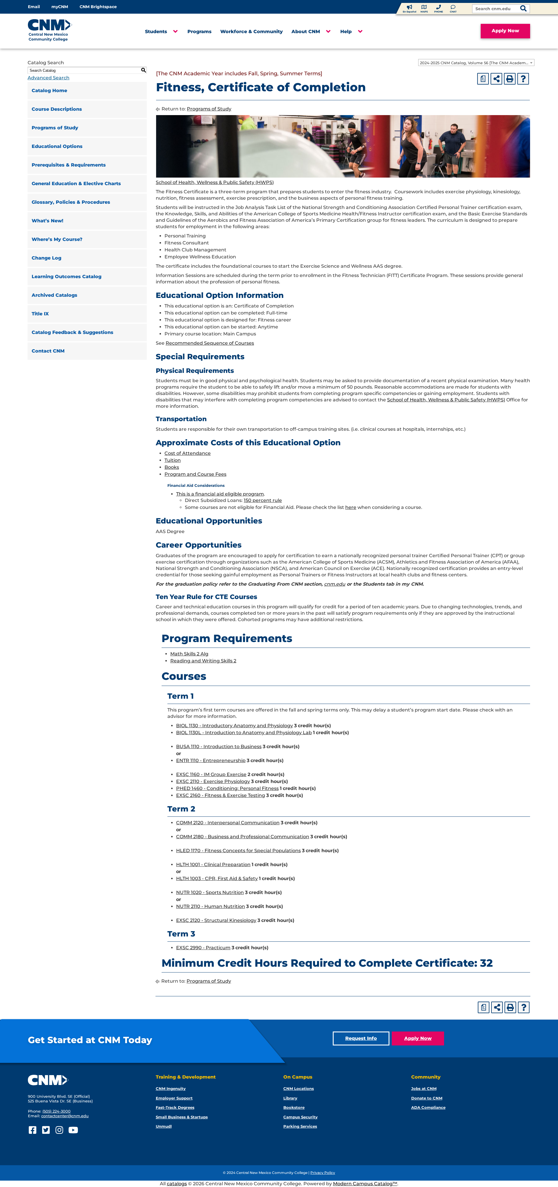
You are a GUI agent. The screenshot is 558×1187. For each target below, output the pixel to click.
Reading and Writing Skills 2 (203, 661)
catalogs (177, 1183)
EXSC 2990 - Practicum (203, 947)
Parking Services (300, 1126)
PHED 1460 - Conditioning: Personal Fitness (227, 788)
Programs (199, 31)
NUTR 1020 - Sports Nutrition (210, 892)
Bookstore (294, 1107)
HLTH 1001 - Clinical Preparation (213, 864)
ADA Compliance (428, 1107)
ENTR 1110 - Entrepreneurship (211, 760)
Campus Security (300, 1117)
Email (34, 6)
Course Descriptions (57, 109)
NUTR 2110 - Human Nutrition (210, 906)
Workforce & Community (251, 31)
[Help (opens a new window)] (523, 79)
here (350, 507)
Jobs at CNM (424, 1088)
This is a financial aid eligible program (220, 494)
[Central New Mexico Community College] (61, 31)
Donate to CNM (426, 1098)
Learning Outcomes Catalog (66, 276)
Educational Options (57, 146)
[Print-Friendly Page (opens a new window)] (510, 79)
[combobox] (476, 62)
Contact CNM (48, 351)
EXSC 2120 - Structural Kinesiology (216, 920)
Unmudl (164, 1126)
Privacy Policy (322, 1172)
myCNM (59, 6)
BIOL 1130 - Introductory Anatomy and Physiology (234, 725)
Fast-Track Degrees (175, 1107)
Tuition (172, 460)
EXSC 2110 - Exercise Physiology (213, 781)
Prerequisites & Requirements (69, 165)
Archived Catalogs (54, 295)
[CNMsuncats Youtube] (72, 1130)
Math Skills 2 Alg (189, 654)
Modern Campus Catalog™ (365, 1183)
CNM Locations (298, 1088)
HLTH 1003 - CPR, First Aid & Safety (217, 878)
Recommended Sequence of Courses (210, 343)
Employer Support (174, 1098)
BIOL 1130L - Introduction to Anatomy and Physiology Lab (244, 732)
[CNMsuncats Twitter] (45, 1130)
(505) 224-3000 (56, 1111)
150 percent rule (263, 500)
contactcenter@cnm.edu (65, 1115)
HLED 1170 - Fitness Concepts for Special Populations (238, 850)
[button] (175, 31)
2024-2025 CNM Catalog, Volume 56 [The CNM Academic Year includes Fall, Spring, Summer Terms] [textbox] (477, 62)
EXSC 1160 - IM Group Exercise (211, 774)
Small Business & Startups (182, 1117)
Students (156, 31)
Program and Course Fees (195, 474)
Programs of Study (55, 128)
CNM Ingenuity (171, 1088)
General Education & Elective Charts (76, 183)
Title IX (40, 314)
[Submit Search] (523, 9)
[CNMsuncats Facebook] (32, 1130)
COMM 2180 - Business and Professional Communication (242, 836)
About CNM (305, 31)
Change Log (46, 258)
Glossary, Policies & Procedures (71, 202)
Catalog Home (49, 90)
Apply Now (505, 30)
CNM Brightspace (98, 6)
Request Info (361, 1038)
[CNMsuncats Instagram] (59, 1130)
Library (290, 1098)
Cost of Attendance (187, 453)
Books (171, 467)
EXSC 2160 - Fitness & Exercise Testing (220, 795)
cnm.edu (334, 584)
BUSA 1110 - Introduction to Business (219, 746)
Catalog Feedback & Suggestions (72, 332)
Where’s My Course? (57, 239)
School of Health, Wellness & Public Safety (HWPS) (215, 182)
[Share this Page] (496, 79)
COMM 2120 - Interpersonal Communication (228, 822)
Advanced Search (48, 78)
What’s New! (47, 221)
